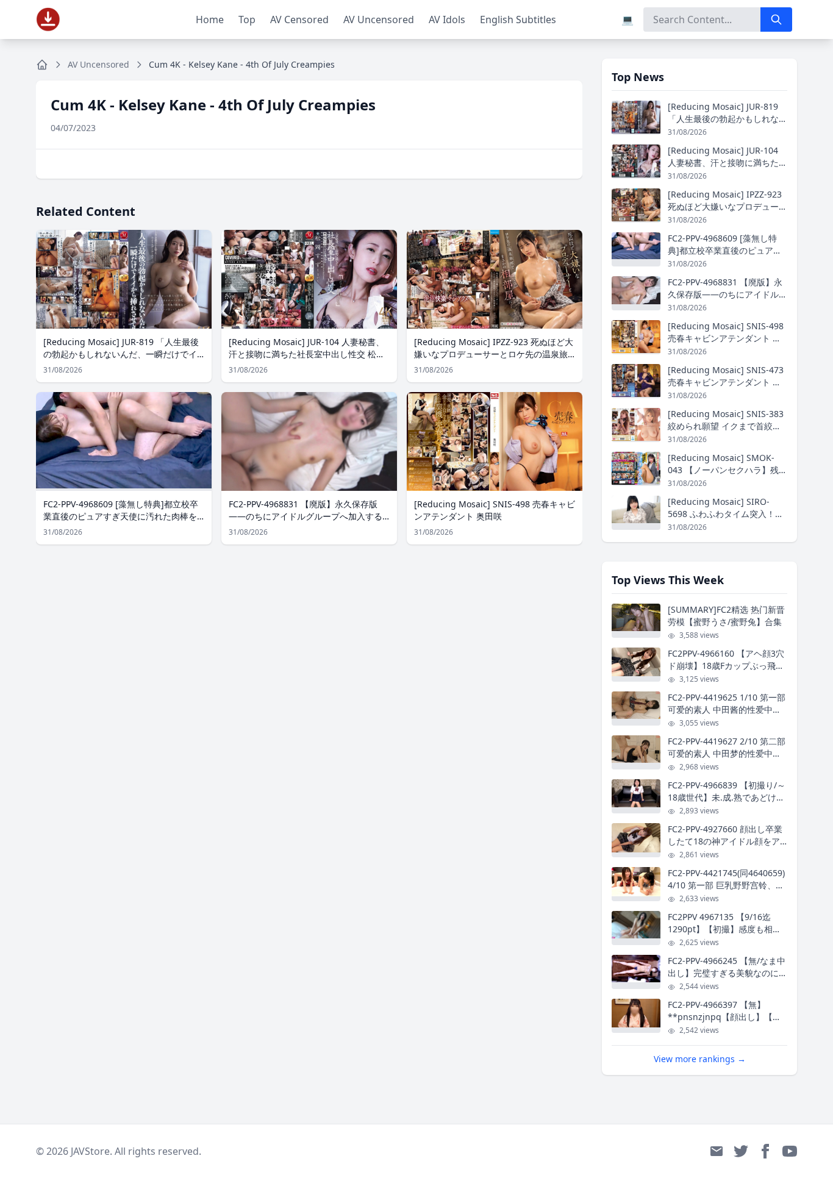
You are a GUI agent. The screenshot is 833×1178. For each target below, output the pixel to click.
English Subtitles (518, 19)
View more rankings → (700, 1059)
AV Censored (299, 19)
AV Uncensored (378, 19)
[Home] (42, 65)
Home (210, 19)
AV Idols (447, 19)
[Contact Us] (716, 1151)
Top (247, 19)
